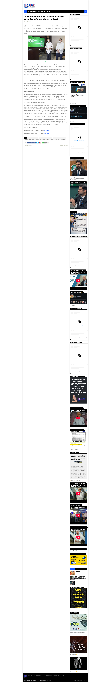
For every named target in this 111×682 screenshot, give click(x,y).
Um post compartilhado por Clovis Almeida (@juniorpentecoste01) (83, 337)
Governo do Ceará (38, 139)
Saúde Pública (57, 139)
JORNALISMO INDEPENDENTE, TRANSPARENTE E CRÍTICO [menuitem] (39, 11)
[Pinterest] (40, 142)
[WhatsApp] (43, 142)
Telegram (46, 130)
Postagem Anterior (28, 145)
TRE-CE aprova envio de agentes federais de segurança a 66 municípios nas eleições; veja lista (80, 578)
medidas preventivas (45, 139)
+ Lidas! (72, 569)
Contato (33, 1)
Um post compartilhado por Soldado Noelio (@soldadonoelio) (82, 76)
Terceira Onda (63, 139)
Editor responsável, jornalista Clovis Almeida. (45, 1)
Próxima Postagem (64, 145)
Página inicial (26, 14)
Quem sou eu (27, 1)
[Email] (45, 142)
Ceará (31, 14)
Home (75, 680)
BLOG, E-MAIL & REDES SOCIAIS (75, 550)
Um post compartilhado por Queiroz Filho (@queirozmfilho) (81, 152)
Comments (84, 569)
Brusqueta (77, 571)
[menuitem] (25, 11)
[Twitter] (37, 142)
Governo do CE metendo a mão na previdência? (80, 582)
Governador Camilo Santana (29, 139)
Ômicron (52, 139)
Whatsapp (46, 133)
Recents (78, 569)
